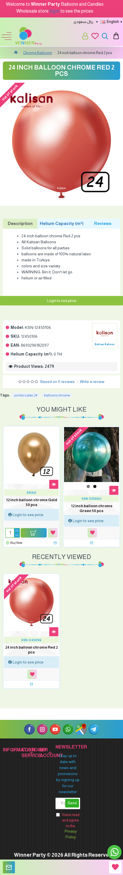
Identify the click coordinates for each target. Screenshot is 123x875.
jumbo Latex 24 (25, 395)
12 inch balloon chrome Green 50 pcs (91, 508)
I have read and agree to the (71, 826)
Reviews (103, 223)
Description (20, 223)
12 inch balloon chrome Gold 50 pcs (31, 502)
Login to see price (61, 301)
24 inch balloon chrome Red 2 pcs (31, 649)
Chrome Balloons (37, 53)
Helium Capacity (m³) (62, 223)
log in (54, 11)
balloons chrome (57, 395)
